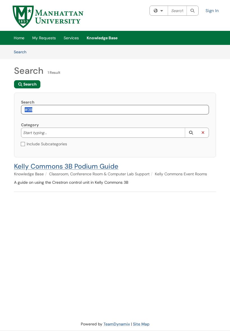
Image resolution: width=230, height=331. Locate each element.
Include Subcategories (47, 143)
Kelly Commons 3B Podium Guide (66, 166)
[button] (191, 132)
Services (71, 37)
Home (19, 37)
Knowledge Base (102, 37)
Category (30, 124)
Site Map (141, 324)
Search (22, 51)
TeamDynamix (117, 324)
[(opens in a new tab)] (48, 17)
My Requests (44, 37)
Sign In (212, 10)
